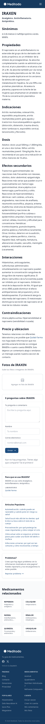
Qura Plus (6, 707)
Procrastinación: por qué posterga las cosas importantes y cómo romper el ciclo (22, 528)
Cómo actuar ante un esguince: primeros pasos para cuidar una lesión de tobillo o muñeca (22, 536)
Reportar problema (13, 573)
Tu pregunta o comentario (16, 405)
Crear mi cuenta (31, 703)
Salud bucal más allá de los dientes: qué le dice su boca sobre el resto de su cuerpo (22, 521)
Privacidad (6, 686)
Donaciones (7, 683)
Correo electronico (12, 438)
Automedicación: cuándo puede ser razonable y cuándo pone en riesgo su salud (21, 512)
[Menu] (40, 4)
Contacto (5, 679)
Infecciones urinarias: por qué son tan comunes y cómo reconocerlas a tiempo (21, 544)
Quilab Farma (36, 337)
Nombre (8, 426)
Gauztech (13, 666)
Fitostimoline (7, 700)
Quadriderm (29, 679)
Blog (4, 676)
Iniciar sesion (30, 700)
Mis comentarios (31, 707)
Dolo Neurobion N (9, 703)
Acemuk (27, 676)
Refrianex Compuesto (33, 689)
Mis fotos (28, 710)
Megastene (6, 710)
